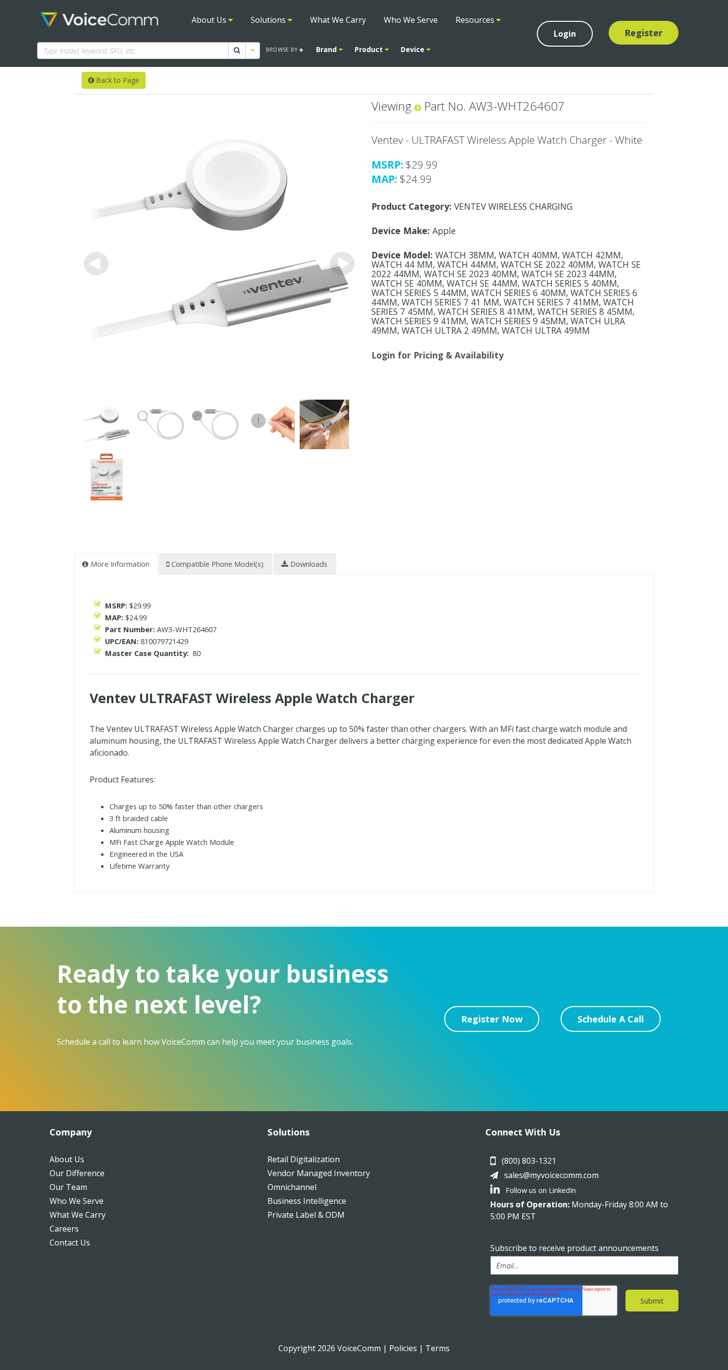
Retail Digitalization (303, 1159)
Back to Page (116, 80)
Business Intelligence (306, 1200)
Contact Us (70, 1242)
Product (370, 49)
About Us (210, 19)
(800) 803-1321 (529, 1160)
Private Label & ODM (306, 1214)
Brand (327, 49)
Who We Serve (411, 19)
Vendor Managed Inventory (318, 1173)
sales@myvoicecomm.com (551, 1175)
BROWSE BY (282, 49)
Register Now (491, 1019)
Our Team (68, 1187)
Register (643, 33)
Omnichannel (291, 1187)
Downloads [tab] (307, 564)
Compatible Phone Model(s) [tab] (216, 564)
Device (413, 49)
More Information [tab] (119, 564)
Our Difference (77, 1173)
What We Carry (338, 19)
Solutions (269, 19)
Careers (64, 1228)
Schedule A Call (610, 1019)
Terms (437, 1348)
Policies (403, 1348)
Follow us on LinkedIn (540, 1190)
